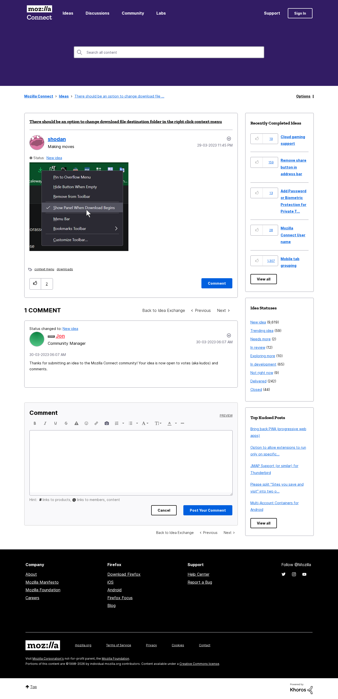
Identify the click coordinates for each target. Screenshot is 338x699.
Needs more (260, 339)
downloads (65, 269)
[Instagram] (294, 574)
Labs (161, 13)
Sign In (300, 13)
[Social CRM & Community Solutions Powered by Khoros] (301, 688)
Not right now (261, 373)
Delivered (258, 381)
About (31, 574)
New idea (54, 158)
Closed (256, 389)
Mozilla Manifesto (42, 582)
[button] (35, 283)
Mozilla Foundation (42, 589)
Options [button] (303, 96)
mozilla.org (83, 645)
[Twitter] (283, 574)
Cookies (178, 645)
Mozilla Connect (39, 13)
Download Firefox (124, 574)
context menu (44, 269)
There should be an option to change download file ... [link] (119, 96)
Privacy (151, 645)
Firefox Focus (120, 597)
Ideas (68, 13)
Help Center (198, 574)
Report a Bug (200, 582)
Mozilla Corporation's (48, 658)
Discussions (97, 13)
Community (133, 13)
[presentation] (35, 423)
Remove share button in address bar (293, 167)
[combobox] (169, 52)
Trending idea (261, 330)
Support (272, 13)
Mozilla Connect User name (293, 235)
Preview (226, 415)
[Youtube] (304, 574)
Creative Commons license (199, 664)
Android (114, 589)
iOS (110, 582)
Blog (111, 605)
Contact (204, 645)
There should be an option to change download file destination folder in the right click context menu (125, 121)
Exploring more (262, 356)
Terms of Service (118, 645)
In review (257, 347)
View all (263, 279)
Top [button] (33, 687)
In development (263, 364)
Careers (32, 597)
